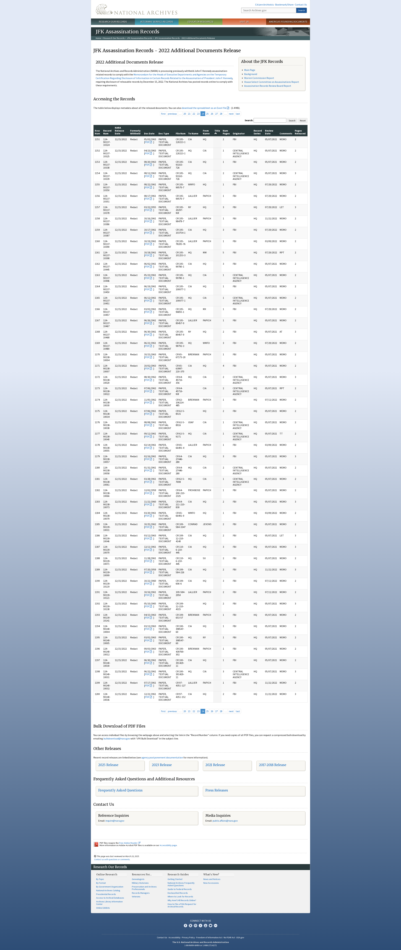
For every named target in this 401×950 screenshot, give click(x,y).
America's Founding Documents (288, 21)
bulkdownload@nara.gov (116, 738)
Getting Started (175, 879)
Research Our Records (113, 21)
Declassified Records (178, 893)
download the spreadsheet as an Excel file (204, 107)
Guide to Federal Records (180, 889)
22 (194, 113)
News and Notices (211, 879)
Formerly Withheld (135, 132)
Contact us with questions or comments (112, 859)
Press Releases (216, 790)
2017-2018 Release (272, 765)
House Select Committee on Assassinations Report (271, 81)
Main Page (249, 69)
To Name (193, 133)
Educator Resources (200, 21)
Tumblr (200, 925)
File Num (181, 133)
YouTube (205, 925)
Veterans (136, 896)
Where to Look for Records (180, 896)
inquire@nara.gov (114, 820)
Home (98, 38)
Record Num (107, 132)
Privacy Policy (188, 937)
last (238, 113)
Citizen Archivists (264, 4)
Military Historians (140, 882)
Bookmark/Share (284, 4)
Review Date (269, 132)
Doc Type (164, 133)
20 (184, 113)
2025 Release (108, 765)
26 (212, 113)
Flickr (215, 925)
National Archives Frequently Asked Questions (181, 884)
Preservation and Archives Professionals (144, 888)
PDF (147, 142)
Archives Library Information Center (109, 902)
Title (217, 130)
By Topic (100, 879)
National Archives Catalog (108, 890)
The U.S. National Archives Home (136, 9)
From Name (206, 132)
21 (189, 113)
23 (198, 113)
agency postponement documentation (162, 757)
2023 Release (162, 765)
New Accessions (211, 882)
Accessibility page (168, 845)
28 (221, 113)
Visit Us (244, 21)
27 (216, 113)
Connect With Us (200, 920)
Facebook (185, 925)
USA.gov (240, 937)
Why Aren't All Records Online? (182, 900)
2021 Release (215, 765)
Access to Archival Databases (110, 897)
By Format (101, 882)
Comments (286, 133)
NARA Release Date (119, 130)
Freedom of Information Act (209, 937)
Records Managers (141, 893)
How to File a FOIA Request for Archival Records (182, 905)
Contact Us (301, 4)
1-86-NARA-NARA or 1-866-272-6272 (201, 945)
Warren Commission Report (259, 77)
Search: (249, 120)
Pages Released (300, 132)
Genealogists (138, 879)
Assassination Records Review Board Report (267, 85)
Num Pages (226, 132)
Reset (303, 120)
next (231, 113)
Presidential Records (106, 894)
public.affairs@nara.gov (225, 820)
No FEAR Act (229, 937)
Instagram (195, 925)
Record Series (258, 132)
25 (207, 113)
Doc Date (149, 133)
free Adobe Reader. (128, 843)
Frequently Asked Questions (120, 790)
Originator (239, 133)
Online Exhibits (103, 907)
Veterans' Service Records (156, 21)
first (163, 113)
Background (250, 74)
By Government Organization (109, 886)
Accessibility (174, 937)
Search (301, 10)
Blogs (210, 925)
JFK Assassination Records (139, 38)
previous (172, 113)
